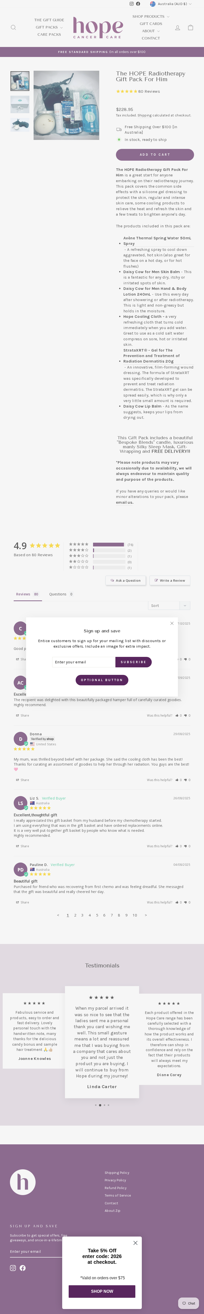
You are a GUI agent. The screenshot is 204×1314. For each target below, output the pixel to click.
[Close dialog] (135, 1243)
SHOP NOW (102, 1291)
